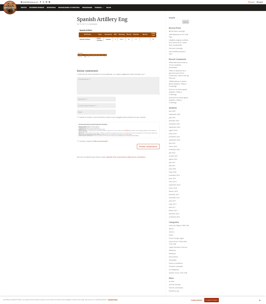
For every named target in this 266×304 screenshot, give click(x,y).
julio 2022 (172, 153)
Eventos (171, 232)
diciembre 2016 (174, 214)
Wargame (87, 8)
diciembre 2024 (174, 121)
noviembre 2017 (174, 198)
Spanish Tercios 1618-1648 (178, 273)
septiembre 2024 (174, 127)
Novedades (173, 260)
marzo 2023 (173, 146)
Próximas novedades (176, 266)
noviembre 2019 (174, 175)
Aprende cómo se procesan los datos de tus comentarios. (126, 157)
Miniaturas (172, 250)
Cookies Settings (196, 300)
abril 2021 (172, 166)
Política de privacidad (100, 141)
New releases (173, 257)
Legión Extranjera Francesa (178, 247)
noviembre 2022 (174, 149)
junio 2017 (172, 201)
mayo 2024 (172, 134)
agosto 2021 (173, 159)
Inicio (24, 8)
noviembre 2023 (174, 137)
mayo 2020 (172, 172)
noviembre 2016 (174, 217)
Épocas (171, 229)
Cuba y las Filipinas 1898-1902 (179, 225)
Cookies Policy (113, 300)
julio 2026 (172, 111)
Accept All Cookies (211, 300)
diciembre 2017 (174, 194)
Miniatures (172, 254)
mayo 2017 (172, 204)
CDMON (126, 130)
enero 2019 (173, 182)
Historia (51, 8)
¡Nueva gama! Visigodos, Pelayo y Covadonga (177, 83)
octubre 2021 (173, 156)
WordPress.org (174, 291)
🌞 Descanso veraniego (177, 31)
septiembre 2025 (174, 114)
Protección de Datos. (133, 135)
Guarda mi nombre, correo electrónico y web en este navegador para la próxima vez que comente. (112, 117)
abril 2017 (172, 207)
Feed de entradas (175, 285)
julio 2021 (172, 162)
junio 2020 (172, 169)
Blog (108, 8)
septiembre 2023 (174, 140)
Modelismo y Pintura (69, 8)
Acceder (171, 281)
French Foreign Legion (176, 238)
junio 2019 (172, 178)
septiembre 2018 (174, 185)
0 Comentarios (92, 24)
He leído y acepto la (93, 141)
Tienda (98, 8)
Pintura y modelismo (176, 263)
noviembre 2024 (174, 124)
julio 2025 (172, 118)
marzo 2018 (173, 188)
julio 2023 (172, 143)
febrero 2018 (173, 191)
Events (171, 235)
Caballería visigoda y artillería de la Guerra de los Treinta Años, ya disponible (178, 42)
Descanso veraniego (176, 48)
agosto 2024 (173, 130)
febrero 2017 (173, 211)
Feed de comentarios (176, 288)
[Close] (259, 300)
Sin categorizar (174, 270)
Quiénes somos (36, 8)
